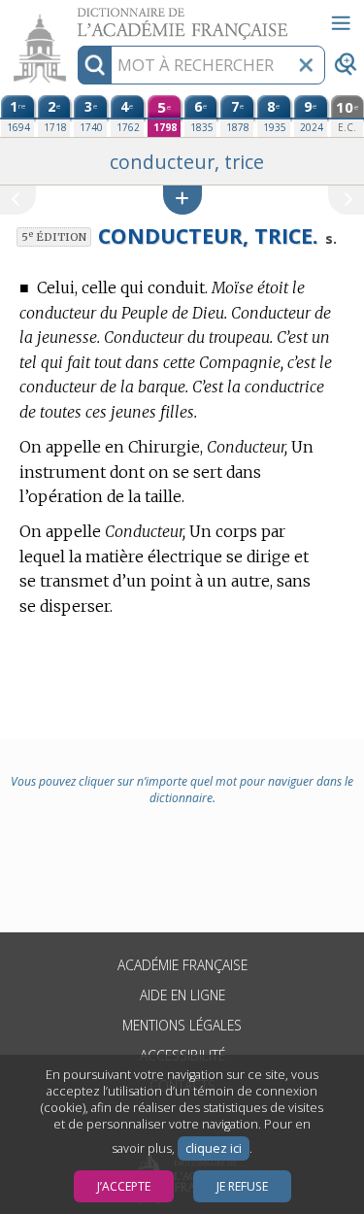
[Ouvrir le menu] (340, 23)
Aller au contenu (74, 17)
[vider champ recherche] (305, 65)
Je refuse (242, 1186)
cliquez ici (213, 1148)
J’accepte (123, 1186)
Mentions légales (182, 1025)
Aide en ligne (182, 995)
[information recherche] (95, 65)
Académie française (182, 965)
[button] (182, 199)
